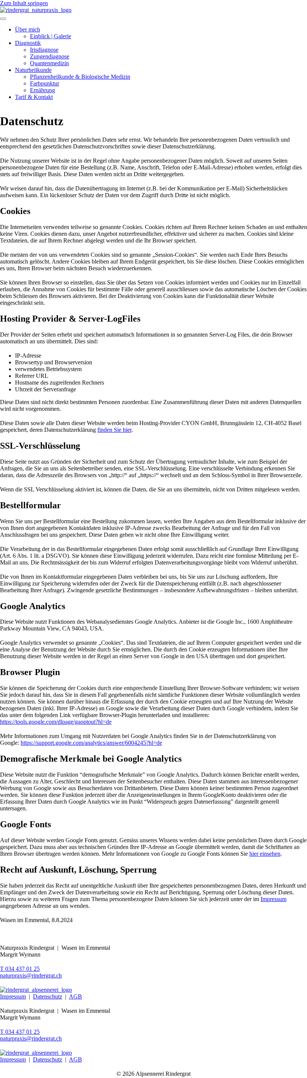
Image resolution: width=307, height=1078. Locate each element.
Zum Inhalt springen (24, 3)
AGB (75, 996)
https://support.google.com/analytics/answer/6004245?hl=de (91, 743)
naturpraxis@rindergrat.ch (31, 975)
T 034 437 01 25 (20, 969)
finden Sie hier (114, 430)
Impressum (273, 899)
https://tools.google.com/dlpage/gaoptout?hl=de (56, 722)
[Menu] (3, 19)
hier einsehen (264, 853)
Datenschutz (47, 996)
